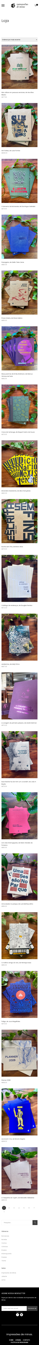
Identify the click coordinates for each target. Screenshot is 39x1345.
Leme (3, 1280)
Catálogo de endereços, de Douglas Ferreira (17, 605)
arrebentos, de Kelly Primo (11, 664)
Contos (4, 1243)
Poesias (4, 1257)
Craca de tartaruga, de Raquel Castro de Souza (18, 432)
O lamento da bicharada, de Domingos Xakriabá (18, 206)
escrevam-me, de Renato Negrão (13, 1139)
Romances (5, 1236)
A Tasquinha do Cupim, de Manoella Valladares (18, 1198)
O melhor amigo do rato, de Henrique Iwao (16, 963)
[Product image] (20, 67)
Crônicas (5, 1247)
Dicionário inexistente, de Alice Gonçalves (16, 491)
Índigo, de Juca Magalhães (11, 1021)
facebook (17, 1314)
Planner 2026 (6, 1080)
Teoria (4, 1261)
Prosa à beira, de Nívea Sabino (12, 318)
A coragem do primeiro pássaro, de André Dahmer (19, 723)
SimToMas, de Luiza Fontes (11, 151)
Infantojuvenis (6, 1254)
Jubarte (4, 1276)
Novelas (4, 1240)
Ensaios (4, 1250)
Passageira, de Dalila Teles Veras (13, 262)
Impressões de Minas (9, 1273)
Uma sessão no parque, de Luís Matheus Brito (17, 904)
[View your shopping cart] (35, 5)
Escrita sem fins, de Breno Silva (12, 547)
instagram (21, 1314)
